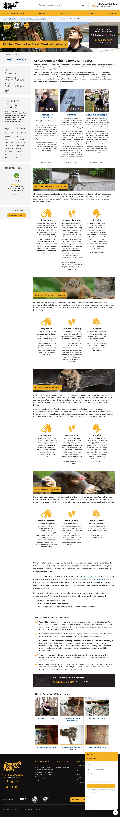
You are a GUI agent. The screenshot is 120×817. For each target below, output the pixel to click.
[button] (27, 186)
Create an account (16, 215)
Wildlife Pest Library (62, 762)
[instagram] (16, 787)
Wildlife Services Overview (13, 13)
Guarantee (80, 777)
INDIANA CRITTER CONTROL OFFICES (33, 19)
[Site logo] (11, 5)
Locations (42, 13)
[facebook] (7, 781)
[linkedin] (17, 781)
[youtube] (12, 781)
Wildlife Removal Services (42, 762)
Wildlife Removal (71, 162)
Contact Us (81, 780)
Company (80, 765)
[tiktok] (7, 787)
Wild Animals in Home (42, 767)
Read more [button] (16, 194)
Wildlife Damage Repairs (43, 772)
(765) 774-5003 (16, 59)
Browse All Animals (62, 767)
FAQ (78, 770)
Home (5, 19)
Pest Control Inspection (46, 162)
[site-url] (12, 766)
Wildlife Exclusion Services (44, 769)
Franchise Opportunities (81, 799)
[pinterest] (12, 787)
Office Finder (13, 19)
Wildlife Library (66, 13)
